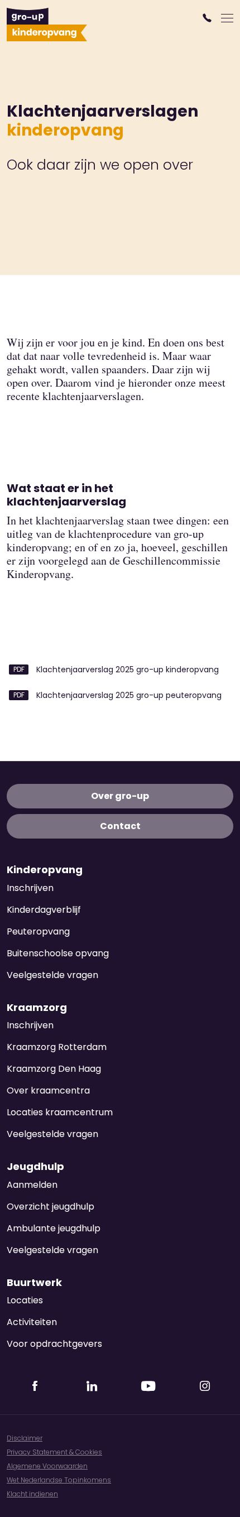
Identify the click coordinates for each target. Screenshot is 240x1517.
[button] (208, 17)
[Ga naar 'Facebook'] (35, 1382)
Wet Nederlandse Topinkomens (59, 1480)
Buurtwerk (34, 1283)
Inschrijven (30, 888)
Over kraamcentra (48, 1090)
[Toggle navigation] (227, 17)
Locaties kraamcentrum (60, 1112)
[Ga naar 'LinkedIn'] (91, 1382)
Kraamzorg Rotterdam (57, 1047)
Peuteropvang (38, 931)
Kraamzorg (37, 1007)
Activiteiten (32, 1322)
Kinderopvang (45, 870)
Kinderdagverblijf (44, 909)
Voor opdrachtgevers (54, 1343)
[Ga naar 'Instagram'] (205, 1382)
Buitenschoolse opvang (58, 953)
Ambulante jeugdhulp (53, 1228)
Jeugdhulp (35, 1166)
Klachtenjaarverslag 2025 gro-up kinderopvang (126, 669)
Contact (120, 826)
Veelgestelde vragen (52, 975)
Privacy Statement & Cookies (54, 1452)
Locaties (25, 1300)
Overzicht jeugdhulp (50, 1206)
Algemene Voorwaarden (47, 1466)
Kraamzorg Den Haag (54, 1068)
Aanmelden (32, 1184)
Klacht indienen (32, 1494)
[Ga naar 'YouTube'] (148, 1382)
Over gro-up (120, 795)
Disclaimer (24, 1438)
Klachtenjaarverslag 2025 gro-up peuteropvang (128, 695)
